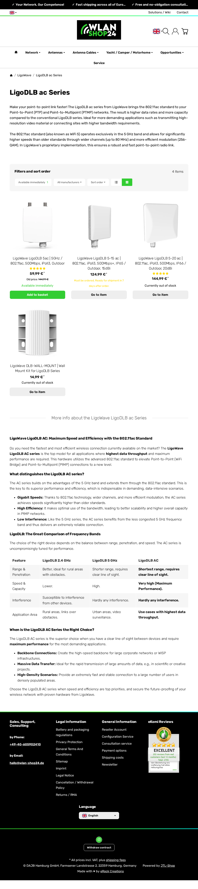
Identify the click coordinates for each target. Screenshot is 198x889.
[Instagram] (99, 840)
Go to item (99, 295)
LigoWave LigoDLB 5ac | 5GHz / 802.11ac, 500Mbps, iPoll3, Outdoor (37, 260)
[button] (99, 182)
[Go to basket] (184, 31)
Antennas (55, 52)
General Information (119, 722)
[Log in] (175, 31)
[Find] (166, 31)
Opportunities (170, 52)
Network (31, 52)
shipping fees (116, 860)
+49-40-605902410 (25, 744)
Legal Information (71, 722)
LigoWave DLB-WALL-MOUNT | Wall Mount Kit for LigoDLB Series (37, 368)
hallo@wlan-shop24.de (27, 763)
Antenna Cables (84, 52)
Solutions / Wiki (159, 12)
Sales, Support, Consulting (22, 724)
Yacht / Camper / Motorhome (128, 52)
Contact (182, 12)
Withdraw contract (99, 847)
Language (87, 807)
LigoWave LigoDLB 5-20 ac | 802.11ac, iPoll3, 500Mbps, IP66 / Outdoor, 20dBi (160, 263)
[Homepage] (11, 75)
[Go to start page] (99, 31)
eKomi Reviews (160, 722)
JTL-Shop (168, 865)
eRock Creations (112, 871)
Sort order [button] (97, 182)
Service (99, 63)
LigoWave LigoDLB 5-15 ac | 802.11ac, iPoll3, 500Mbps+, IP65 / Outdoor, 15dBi (99, 263)
